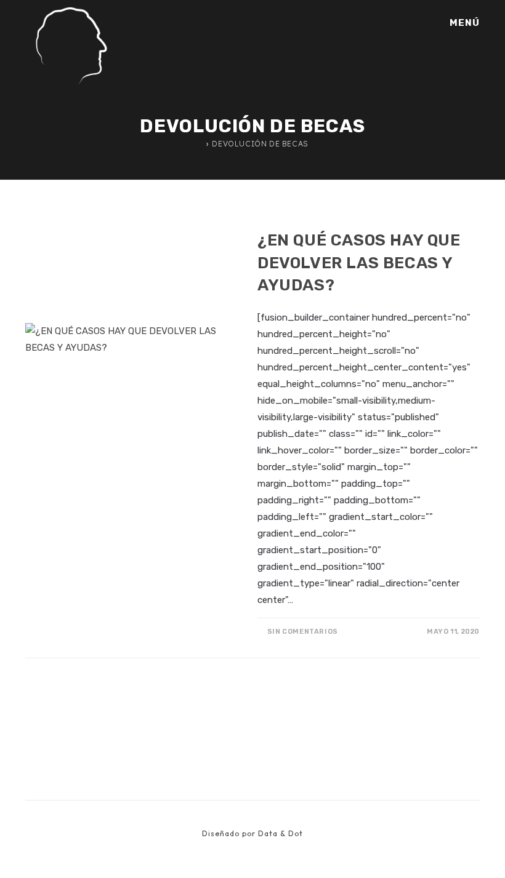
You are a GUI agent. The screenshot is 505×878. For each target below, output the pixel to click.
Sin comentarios (302, 632)
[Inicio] (199, 143)
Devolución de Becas (260, 143)
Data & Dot (280, 833)
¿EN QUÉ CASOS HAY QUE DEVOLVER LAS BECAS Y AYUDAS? (359, 263)
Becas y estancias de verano (323, 219)
